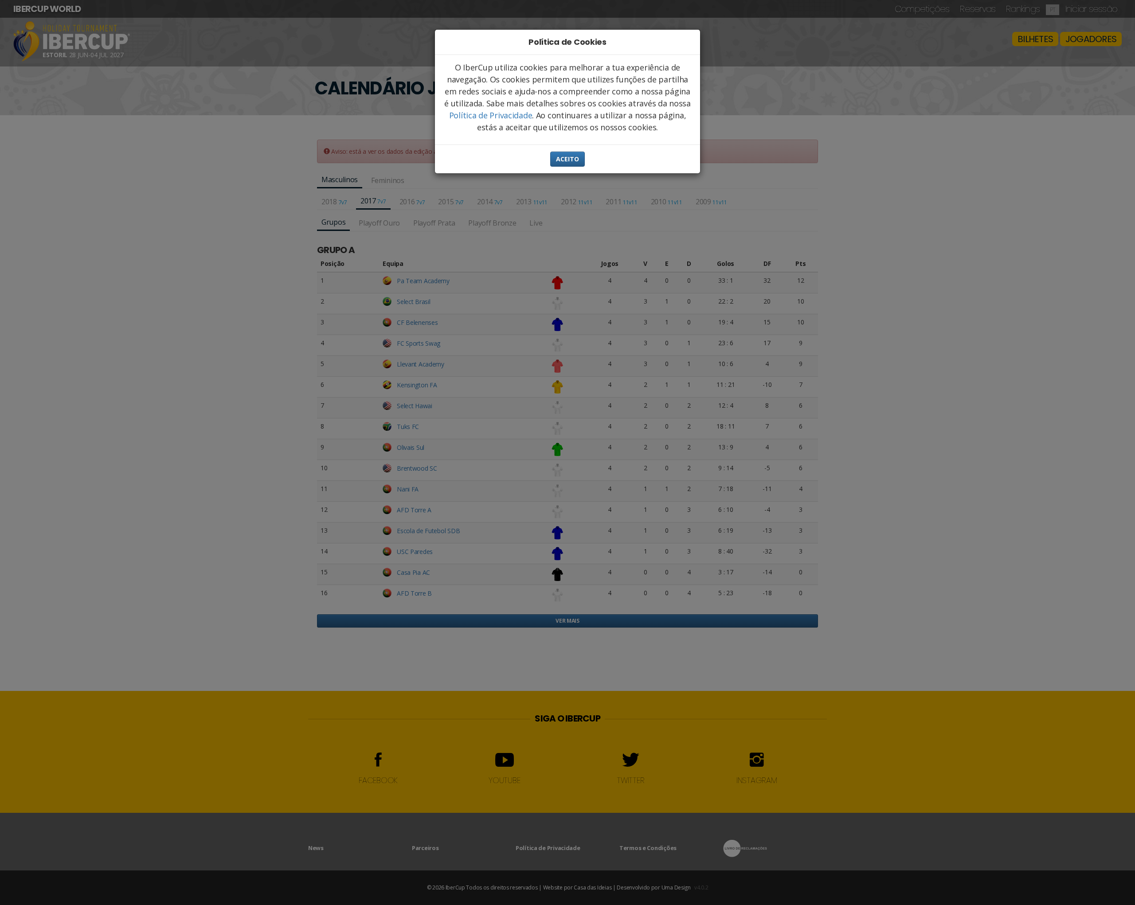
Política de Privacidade (490, 115)
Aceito (567, 159)
